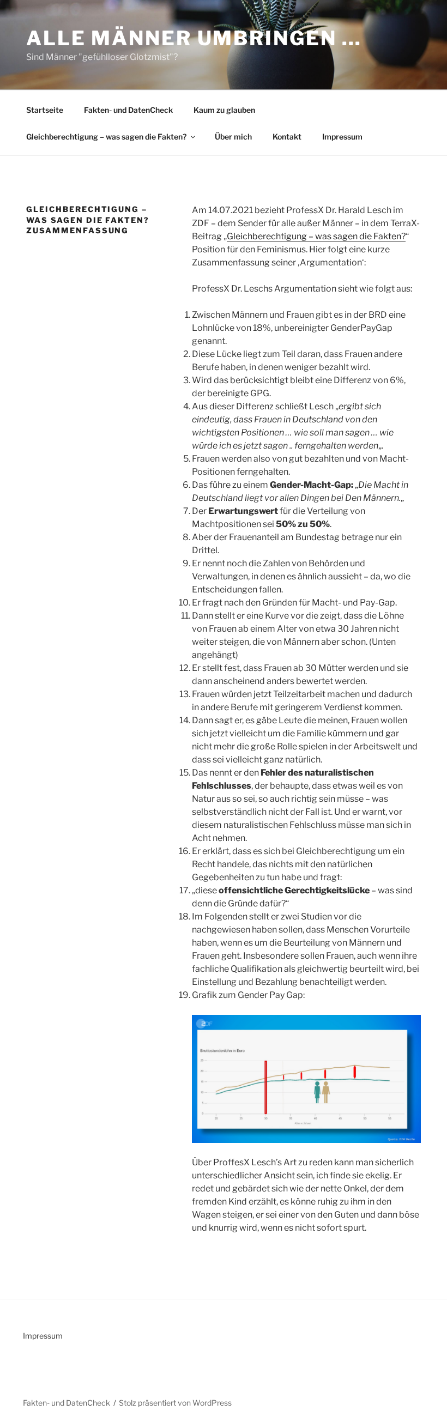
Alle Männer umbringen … (194, 38)
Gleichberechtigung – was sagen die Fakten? (106, 136)
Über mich (233, 136)
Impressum (342, 136)
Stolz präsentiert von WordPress (175, 1402)
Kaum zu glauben (224, 109)
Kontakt (287, 136)
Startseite (44, 109)
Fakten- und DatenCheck (128, 109)
